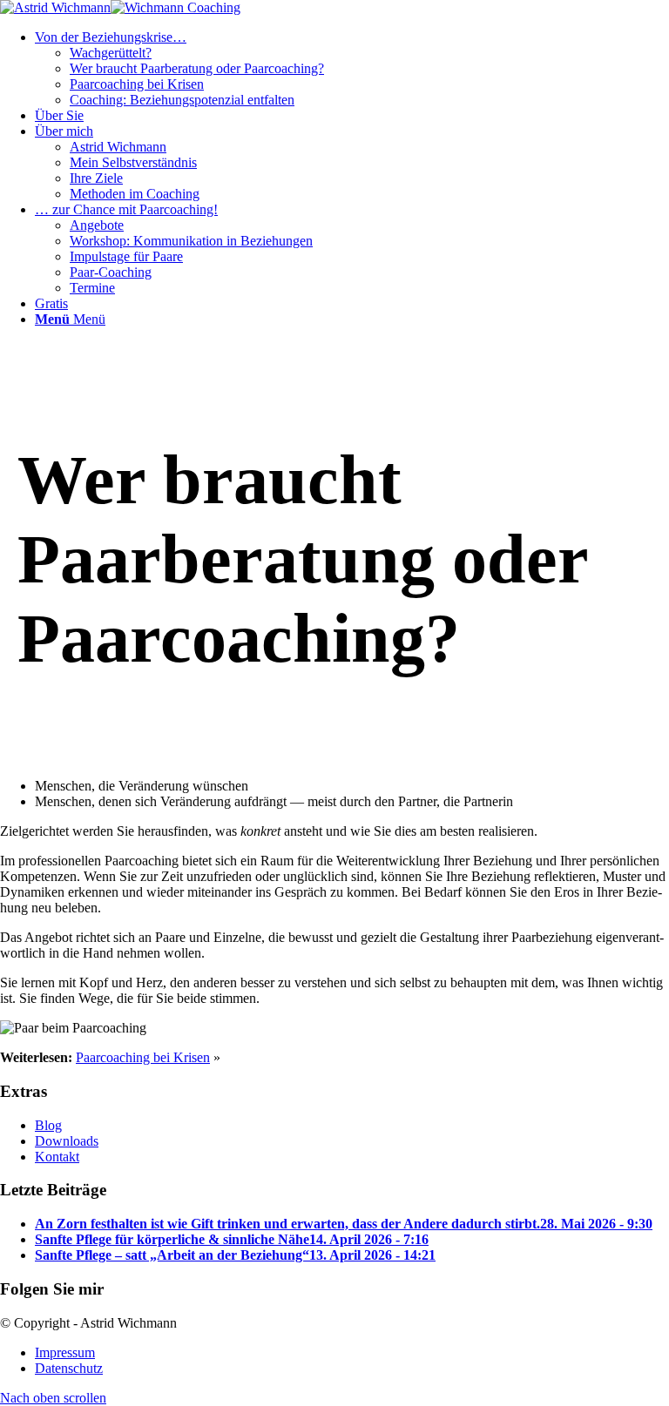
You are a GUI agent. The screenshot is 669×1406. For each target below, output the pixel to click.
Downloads (66, 1141)
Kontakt (57, 1156)
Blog (48, 1125)
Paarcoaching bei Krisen (143, 1057)
